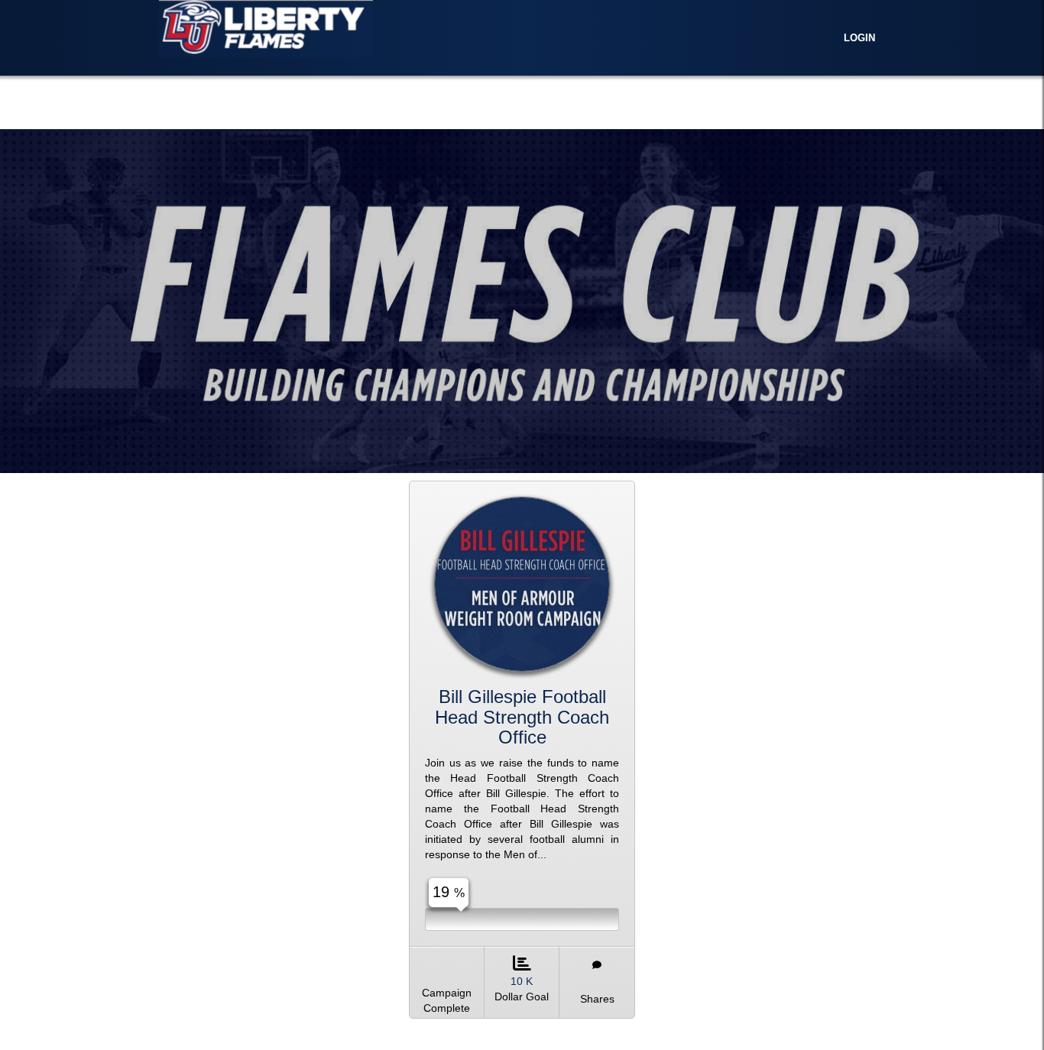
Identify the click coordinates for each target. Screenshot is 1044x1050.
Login (859, 38)
